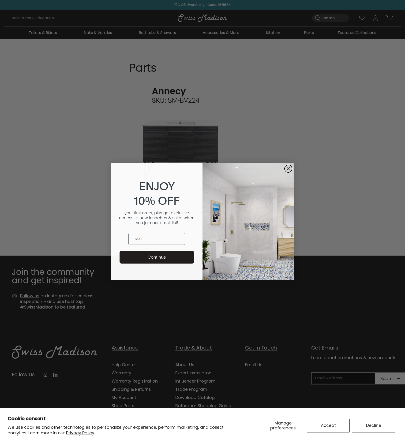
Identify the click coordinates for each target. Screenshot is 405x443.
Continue (157, 257)
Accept (328, 425)
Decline (373, 425)
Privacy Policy (80, 433)
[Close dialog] (288, 168)
